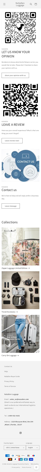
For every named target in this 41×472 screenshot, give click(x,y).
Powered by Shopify (23, 464)
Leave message (11, 206)
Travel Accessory (8, 312)
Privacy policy (16, 467)
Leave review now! (12, 141)
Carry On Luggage (9, 355)
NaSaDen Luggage (12, 464)
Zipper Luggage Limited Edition (14, 268)
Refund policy (35, 464)
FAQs (6, 371)
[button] (4, 4)
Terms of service (26, 467)
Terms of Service (10, 386)
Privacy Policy (9, 381)
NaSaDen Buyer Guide (12, 376)
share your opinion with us (15, 75)
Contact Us (8, 366)
